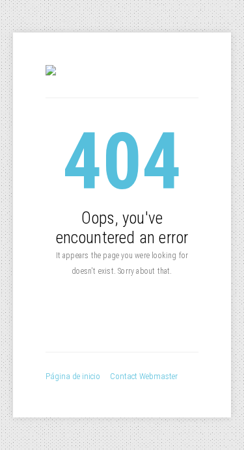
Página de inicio (73, 376)
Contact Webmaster (144, 376)
